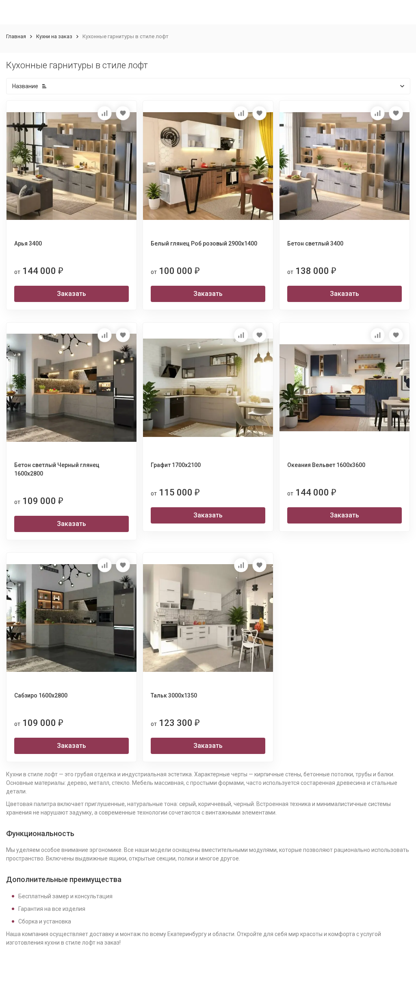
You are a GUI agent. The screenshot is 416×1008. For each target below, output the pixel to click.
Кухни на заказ (54, 36)
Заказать (71, 294)
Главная (16, 36)
